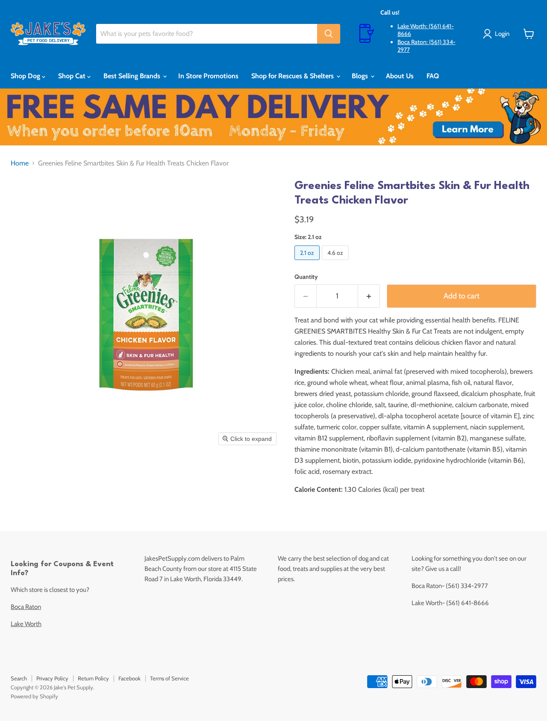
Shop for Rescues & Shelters (293, 76)
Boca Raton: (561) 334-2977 (426, 45)
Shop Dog (26, 76)
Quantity (306, 276)
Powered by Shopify (34, 696)
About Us (400, 76)
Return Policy (93, 678)
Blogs (361, 76)
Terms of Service (169, 678)
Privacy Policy (52, 678)
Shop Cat (72, 76)
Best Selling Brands (132, 76)
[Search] (328, 34)
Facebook (129, 678)
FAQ (432, 76)
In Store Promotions (208, 76)
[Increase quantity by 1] (369, 296)
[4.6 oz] (336, 262)
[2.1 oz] (308, 262)
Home (20, 163)
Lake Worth (26, 624)
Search (19, 678)
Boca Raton (26, 607)
